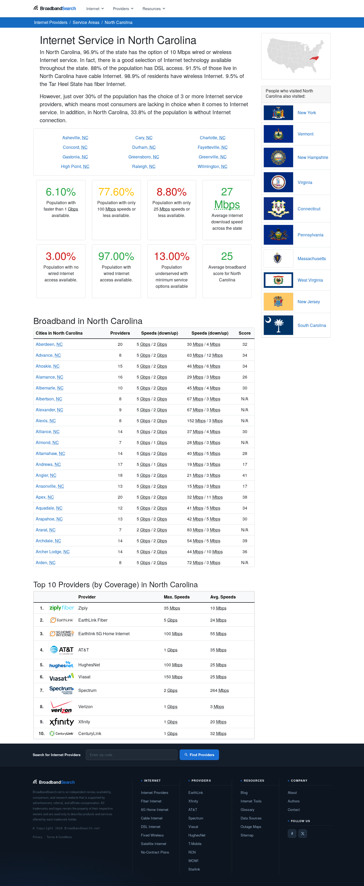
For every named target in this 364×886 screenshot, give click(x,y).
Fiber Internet (151, 800)
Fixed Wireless (152, 835)
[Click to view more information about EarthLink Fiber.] (62, 620)
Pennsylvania (310, 235)
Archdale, (48, 541)
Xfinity (193, 800)
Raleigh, (144, 166)
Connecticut (309, 209)
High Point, (75, 166)
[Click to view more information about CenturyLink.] (62, 733)
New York (307, 112)
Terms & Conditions (59, 837)
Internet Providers (154, 792)
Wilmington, (213, 166)
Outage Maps (251, 826)
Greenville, (213, 157)
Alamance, (49, 377)
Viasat (193, 826)
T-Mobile (194, 843)
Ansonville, (50, 486)
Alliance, (48, 431)
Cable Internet (152, 818)
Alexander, (49, 410)
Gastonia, (75, 157)
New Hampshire (313, 157)
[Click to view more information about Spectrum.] (62, 690)
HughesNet (196, 835)
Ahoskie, (48, 366)
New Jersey (309, 301)
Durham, (144, 147)
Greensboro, (143, 157)
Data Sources (251, 818)
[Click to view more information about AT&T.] (62, 650)
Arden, (46, 562)
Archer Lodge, (53, 551)
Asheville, (75, 137)
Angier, (46, 475)
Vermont (305, 134)
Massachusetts (312, 258)
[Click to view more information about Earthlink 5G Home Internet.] (62, 633)
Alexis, (46, 420)
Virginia (305, 182)
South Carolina (312, 325)
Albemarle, (50, 388)
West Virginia (310, 280)
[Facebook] (292, 833)
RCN (192, 852)
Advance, (48, 355)
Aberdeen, (49, 344)
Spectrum (195, 818)
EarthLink (195, 792)
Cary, (144, 137)
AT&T (192, 809)
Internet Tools (251, 800)
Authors (294, 800)
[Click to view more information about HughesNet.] (62, 664)
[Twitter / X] (302, 833)
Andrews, (48, 464)
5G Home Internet (154, 809)
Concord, (75, 147)
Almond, (47, 442)
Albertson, (49, 399)
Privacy (38, 837)
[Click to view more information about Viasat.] (62, 677)
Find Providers (202, 754)
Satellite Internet (153, 843)
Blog (244, 792)
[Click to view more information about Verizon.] (62, 706)
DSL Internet (150, 826)
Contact (294, 809)
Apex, (45, 497)
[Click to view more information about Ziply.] (62, 608)
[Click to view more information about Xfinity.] (62, 722)
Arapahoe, (49, 519)
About (292, 792)
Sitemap (247, 835)
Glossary (247, 809)
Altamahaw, (50, 453)
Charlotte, (213, 137)
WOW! (193, 860)
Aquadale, (49, 508)
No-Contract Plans (155, 852)
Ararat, (46, 530)
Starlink (194, 869)
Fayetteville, (213, 147)
